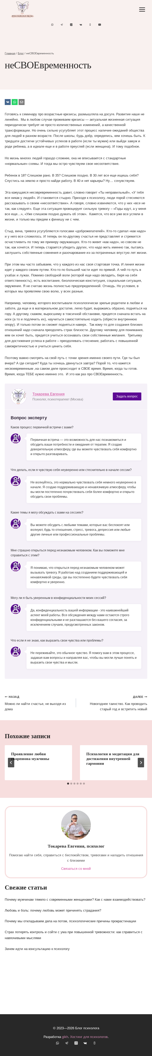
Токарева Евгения (48, 394)
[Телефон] (90, 24)
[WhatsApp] (52, 24)
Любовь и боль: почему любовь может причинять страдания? (53, 910)
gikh (65, 1037)
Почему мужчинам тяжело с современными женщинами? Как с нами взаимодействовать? (75, 899)
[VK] (8, 102)
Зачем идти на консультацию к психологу (37, 949)
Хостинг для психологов (89, 1037)
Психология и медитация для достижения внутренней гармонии (112, 759)
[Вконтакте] (80, 24)
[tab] (68, 784)
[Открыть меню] (142, 9)
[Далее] (141, 762)
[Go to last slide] (11, 762)
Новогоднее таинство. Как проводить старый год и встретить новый (118, 703)
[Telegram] (62, 24)
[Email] (99, 24)
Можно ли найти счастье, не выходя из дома (35, 703)
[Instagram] (71, 24)
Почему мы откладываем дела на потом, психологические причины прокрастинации (70, 921)
